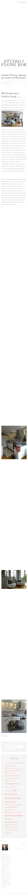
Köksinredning (11, 794)
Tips (16, 830)
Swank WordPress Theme (16, 893)
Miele (15, 807)
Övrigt (3, 83)
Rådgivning (8, 812)
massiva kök (9, 807)
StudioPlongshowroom (12, 827)
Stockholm (8, 819)
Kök (25, 81)
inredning (12, 780)
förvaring (7, 778)
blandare (12, 773)
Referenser (8, 83)
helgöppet (7, 780)
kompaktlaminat (9, 790)
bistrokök (7, 773)
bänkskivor (9, 775)
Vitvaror (8, 833)
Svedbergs (7, 830)
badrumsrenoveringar (11, 770)
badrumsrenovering (18, 768)
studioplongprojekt (11, 825)
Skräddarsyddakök (14, 815)
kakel (9, 787)
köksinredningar (13, 798)
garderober (13, 778)
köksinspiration (10, 802)
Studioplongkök (11, 822)
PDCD (26, 893)
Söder (13, 830)
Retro (14, 809)
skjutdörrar (20, 812)
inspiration (9, 783)
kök (15, 790)
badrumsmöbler (9, 768)
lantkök (19, 804)
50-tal (6, 763)
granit (18, 778)
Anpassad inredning (12, 763)
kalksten (13, 787)
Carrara (16, 776)
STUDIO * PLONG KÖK (14, 63)
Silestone (14, 812)
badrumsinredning (10, 766)
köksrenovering (9, 804)
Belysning (19, 770)
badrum (20, 763)
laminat (15, 804)
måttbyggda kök (9, 809)
